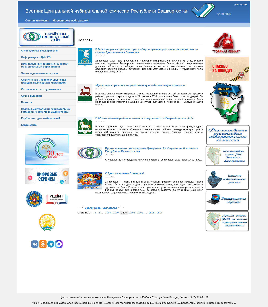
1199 (116, 212)
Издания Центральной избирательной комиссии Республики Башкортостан (46, 110)
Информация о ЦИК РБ (36, 57)
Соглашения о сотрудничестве (41, 89)
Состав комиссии (36, 20)
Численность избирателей (70, 20)
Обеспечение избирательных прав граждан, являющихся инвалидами (44, 81)
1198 (108, 212)
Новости (26, 102)
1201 (132, 212)
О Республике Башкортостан (39, 50)
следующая (110, 207)
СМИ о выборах (31, 95)
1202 (140, 212)
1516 (151, 212)
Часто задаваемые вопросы (39, 73)
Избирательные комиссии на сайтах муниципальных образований (44, 65)
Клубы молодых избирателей (40, 118)
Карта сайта (29, 124)
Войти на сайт (240, 5)
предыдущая (92, 207)
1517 (159, 212)
